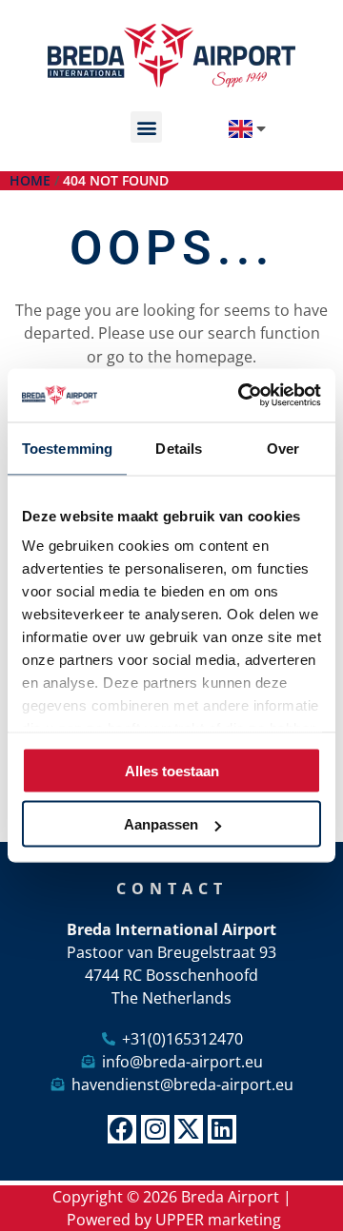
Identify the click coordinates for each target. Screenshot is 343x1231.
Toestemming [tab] (67, 448)
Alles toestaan (172, 770)
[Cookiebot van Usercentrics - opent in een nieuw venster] (242, 395)
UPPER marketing (218, 1219)
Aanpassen (161, 824)
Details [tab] (178, 448)
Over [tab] (283, 448)
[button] (146, 127)
